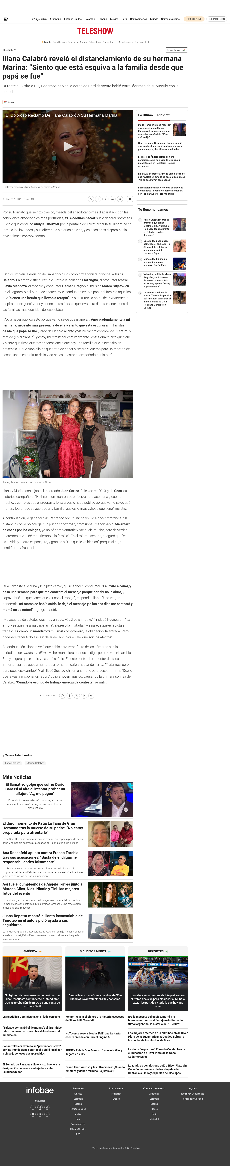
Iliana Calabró (12, 763)
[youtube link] (33, 1114)
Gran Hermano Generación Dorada (70, 42)
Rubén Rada (95, 42)
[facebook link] (33, 1107)
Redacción (116, 1093)
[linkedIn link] (46, 1114)
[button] (6, 19)
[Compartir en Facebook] (98, 199)
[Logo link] (95, 31)
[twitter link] (40, 1107)
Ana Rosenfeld (142, 42)
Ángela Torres (109, 42)
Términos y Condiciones (192, 1093)
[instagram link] (46, 1107)
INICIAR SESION (217, 19)
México (114, 19)
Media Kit (154, 1119)
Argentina (55, 19)
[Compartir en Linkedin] (113, 199)
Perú (124, 19)
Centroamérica (138, 19)
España (103, 19)
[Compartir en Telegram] (120, 199)
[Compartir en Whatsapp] (91, 199)
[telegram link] (40, 1114)
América (78, 1093)
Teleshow (9, 49)
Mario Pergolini (125, 42)
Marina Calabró (35, 763)
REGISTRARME (194, 19)
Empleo (116, 1099)
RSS (78, 1134)
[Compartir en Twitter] (105, 199)
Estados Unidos (73, 19)
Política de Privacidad (192, 1099)
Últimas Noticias (170, 19)
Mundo (154, 19)
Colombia (90, 19)
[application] (68, 146)
